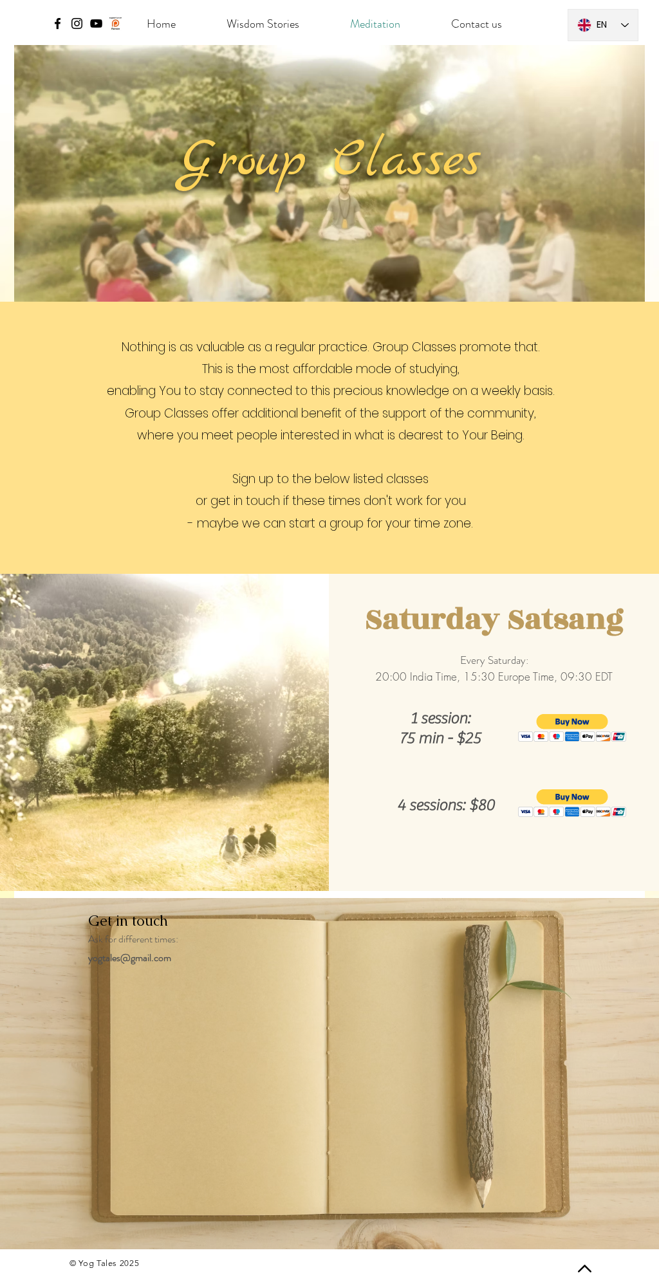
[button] (572, 728)
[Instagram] (77, 23)
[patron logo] (115, 23)
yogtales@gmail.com (129, 957)
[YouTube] (96, 23)
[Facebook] (57, 23)
